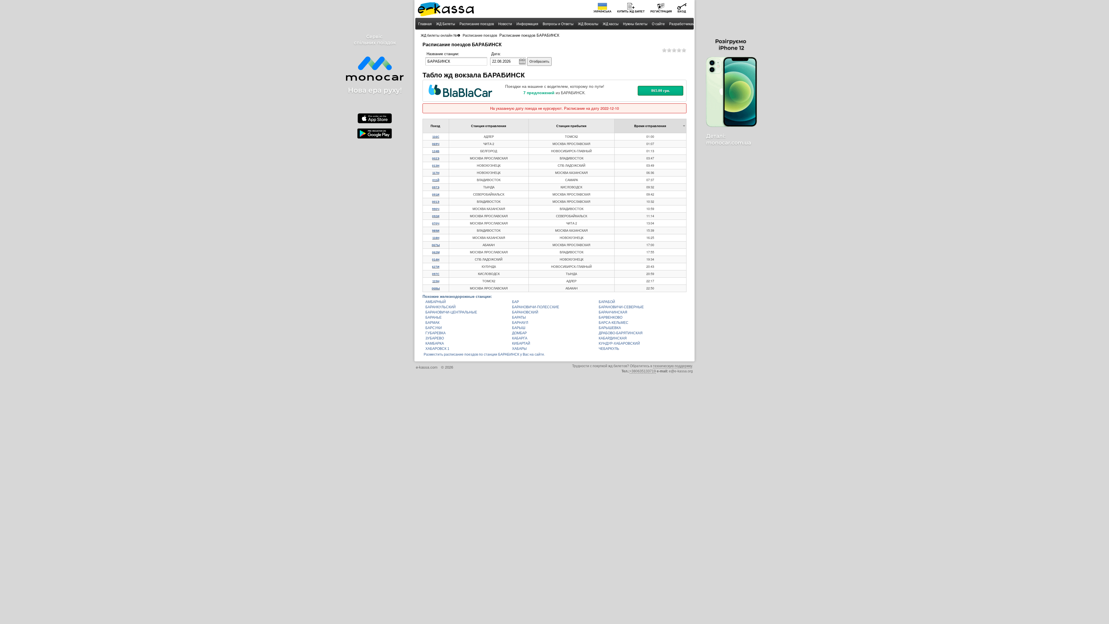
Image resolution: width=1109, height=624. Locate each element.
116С (435, 136)
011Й (435, 180)
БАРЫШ (518, 328)
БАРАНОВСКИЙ (525, 312)
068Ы (436, 288)
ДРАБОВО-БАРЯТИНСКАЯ (621, 333)
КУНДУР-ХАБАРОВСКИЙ (619, 343)
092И (435, 216)
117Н (435, 172)
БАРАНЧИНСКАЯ (613, 312)
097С (435, 274)
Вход (682, 11)
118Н (435, 237)
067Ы (436, 245)
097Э (435, 187)
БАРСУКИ (433, 328)
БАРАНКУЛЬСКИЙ (440, 307)
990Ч (435, 209)
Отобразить (539, 62)
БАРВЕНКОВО (610, 317)
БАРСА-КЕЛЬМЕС (613, 323)
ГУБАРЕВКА (435, 333)
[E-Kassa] (446, 10)
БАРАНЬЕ (433, 317)
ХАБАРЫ (519, 349)
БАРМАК (432, 323)
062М (436, 252)
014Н (435, 259)
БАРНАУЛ (520, 323)
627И (435, 266)
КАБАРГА (519, 338)
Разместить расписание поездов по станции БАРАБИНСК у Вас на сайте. (484, 354)
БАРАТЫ (519, 317)
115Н (435, 281)
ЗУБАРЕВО (434, 338)
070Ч (435, 223)
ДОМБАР (519, 333)
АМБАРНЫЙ (435, 302)
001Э (435, 201)
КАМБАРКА (434, 343)
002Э (435, 158)
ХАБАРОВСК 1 (437, 349)
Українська (602, 11)
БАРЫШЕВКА (610, 328)
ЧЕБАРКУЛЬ (609, 349)
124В (435, 151)
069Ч (435, 144)
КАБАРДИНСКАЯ (613, 338)
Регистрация (661, 11)
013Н (435, 165)
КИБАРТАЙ (521, 343)
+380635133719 (643, 371)
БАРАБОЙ (607, 302)
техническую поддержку (672, 366)
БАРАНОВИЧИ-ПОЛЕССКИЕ (535, 307)
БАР (515, 302)
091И (435, 194)
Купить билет (631, 11)
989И (435, 230)
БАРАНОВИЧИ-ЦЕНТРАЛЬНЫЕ (451, 312)
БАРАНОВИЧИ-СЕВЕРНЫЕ (621, 307)
